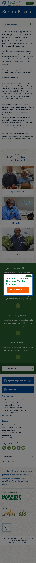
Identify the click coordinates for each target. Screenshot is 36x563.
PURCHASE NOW (18, 289)
